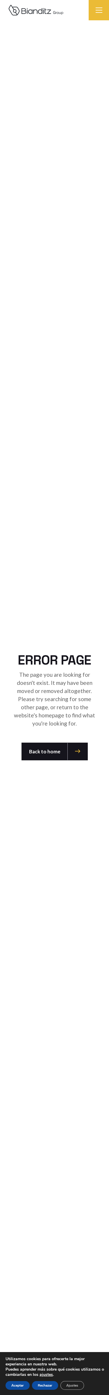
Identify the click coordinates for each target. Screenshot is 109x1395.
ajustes (46, 1374)
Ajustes (72, 1385)
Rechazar (45, 1385)
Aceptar (17, 1385)
